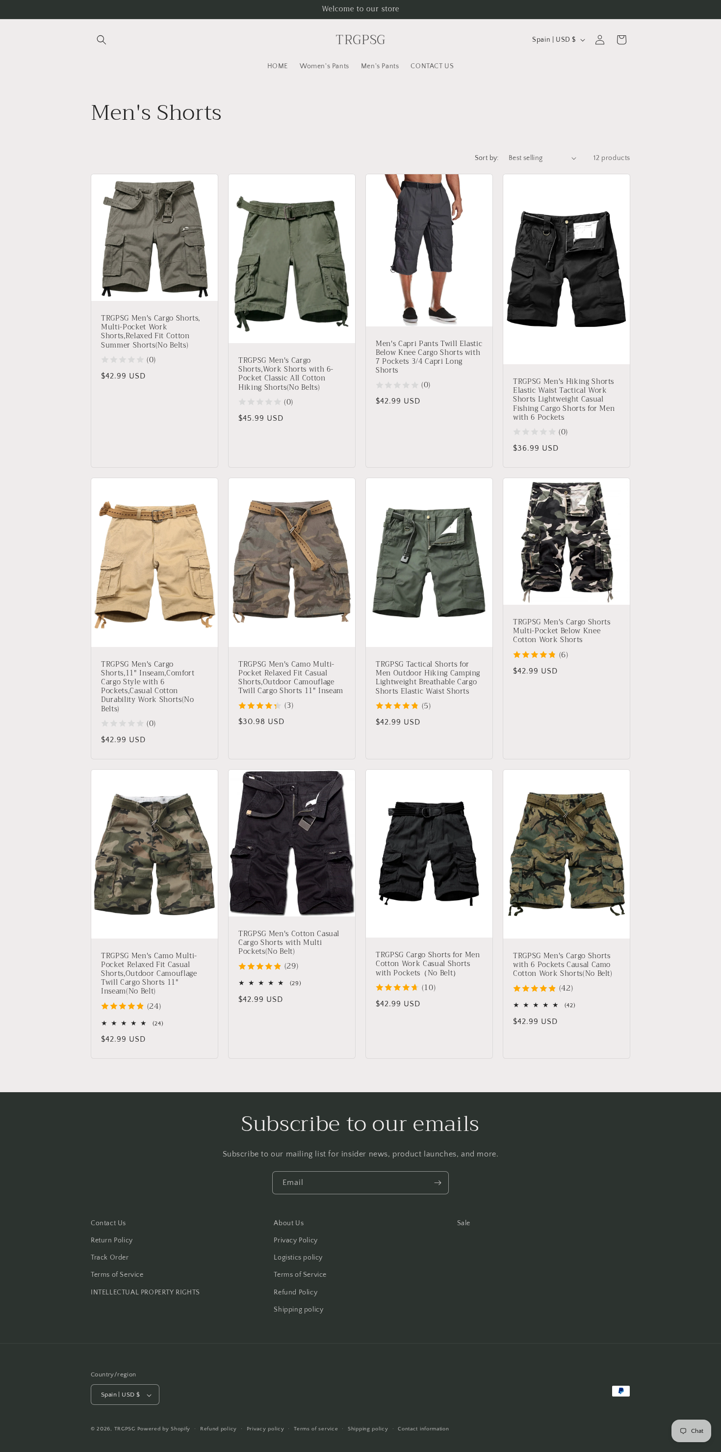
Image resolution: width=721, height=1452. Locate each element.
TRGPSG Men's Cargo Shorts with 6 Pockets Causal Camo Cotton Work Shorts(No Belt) (563, 964)
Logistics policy (298, 1258)
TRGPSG (124, 1429)
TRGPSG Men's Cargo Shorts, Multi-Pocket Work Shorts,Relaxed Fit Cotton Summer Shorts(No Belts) (150, 332)
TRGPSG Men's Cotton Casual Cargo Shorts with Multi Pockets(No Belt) (288, 942)
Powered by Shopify (164, 1429)
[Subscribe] (437, 1182)
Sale (463, 1223)
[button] (101, 40)
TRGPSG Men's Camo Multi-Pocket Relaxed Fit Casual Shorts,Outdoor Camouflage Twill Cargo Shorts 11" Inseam (290, 678)
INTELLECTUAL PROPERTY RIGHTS (145, 1292)
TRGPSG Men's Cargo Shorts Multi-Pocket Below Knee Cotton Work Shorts (562, 631)
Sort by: (487, 158)
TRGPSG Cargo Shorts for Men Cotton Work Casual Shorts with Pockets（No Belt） (428, 964)
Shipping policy (298, 1310)
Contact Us (108, 1223)
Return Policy (112, 1240)
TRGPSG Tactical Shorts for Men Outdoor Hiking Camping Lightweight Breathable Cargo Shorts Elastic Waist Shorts (428, 678)
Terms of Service (117, 1275)
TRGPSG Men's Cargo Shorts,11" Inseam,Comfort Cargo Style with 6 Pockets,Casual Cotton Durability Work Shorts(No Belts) (148, 686)
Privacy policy (265, 1429)
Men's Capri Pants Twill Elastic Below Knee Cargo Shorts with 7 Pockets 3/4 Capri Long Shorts (429, 357)
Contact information (423, 1429)
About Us (289, 1223)
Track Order (110, 1258)
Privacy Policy (295, 1240)
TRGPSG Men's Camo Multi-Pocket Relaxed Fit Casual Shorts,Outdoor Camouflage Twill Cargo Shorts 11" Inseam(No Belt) (149, 973)
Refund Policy (295, 1292)
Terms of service (316, 1429)
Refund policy (218, 1429)
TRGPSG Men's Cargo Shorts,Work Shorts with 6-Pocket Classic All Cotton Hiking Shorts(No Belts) (286, 374)
